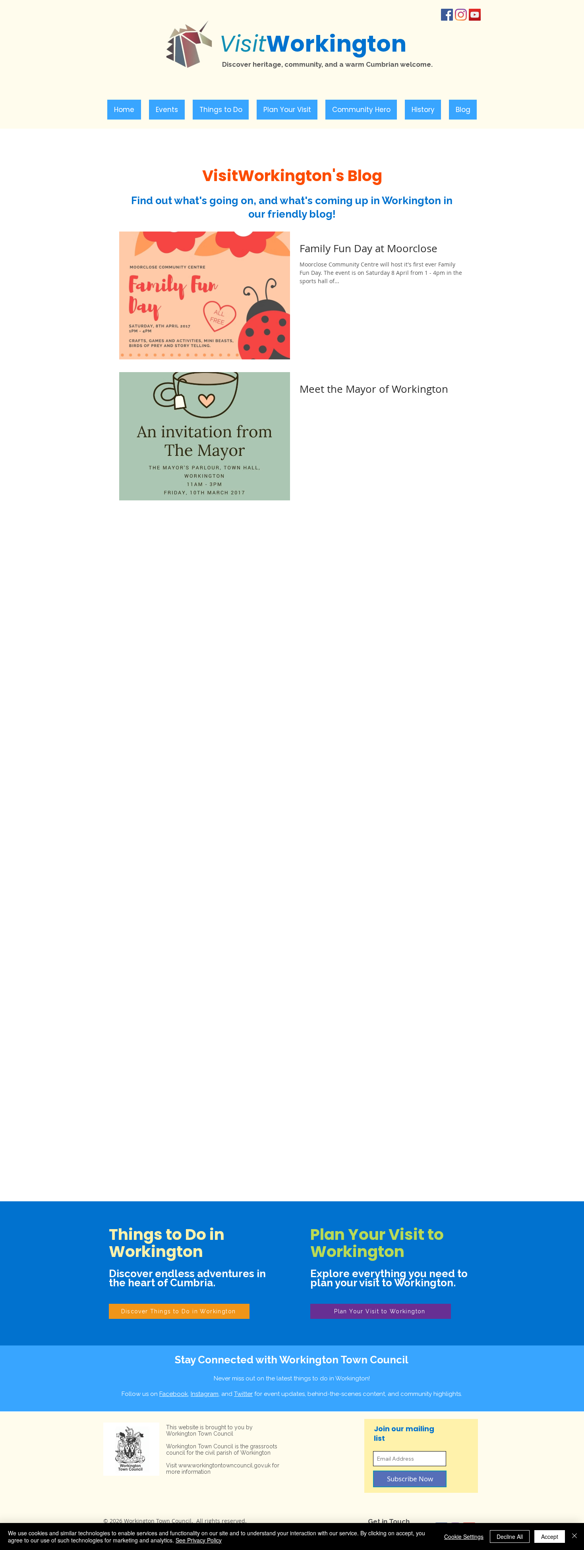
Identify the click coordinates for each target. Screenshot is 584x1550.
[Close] (574, 1536)
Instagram (205, 1394)
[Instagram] (461, 15)
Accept (549, 1536)
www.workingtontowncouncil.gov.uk (224, 1465)
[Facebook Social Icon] (447, 15)
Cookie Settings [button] (463, 1536)
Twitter (243, 1394)
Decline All (510, 1536)
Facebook (173, 1394)
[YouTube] (475, 15)
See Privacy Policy (199, 1540)
